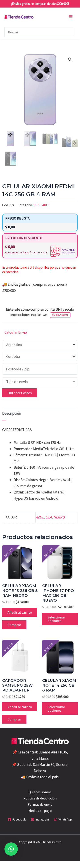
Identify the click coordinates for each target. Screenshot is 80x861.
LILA (48, 517)
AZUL (40, 517)
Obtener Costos (20, 393)
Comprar (14, 624)
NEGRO (59, 517)
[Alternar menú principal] (71, 16)
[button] (70, 60)
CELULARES (41, 205)
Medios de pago (40, 810)
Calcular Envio (15, 332)
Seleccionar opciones (56, 619)
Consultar (62, 315)
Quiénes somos (40, 792)
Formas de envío (40, 804)
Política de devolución (40, 798)
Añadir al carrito (20, 612)
